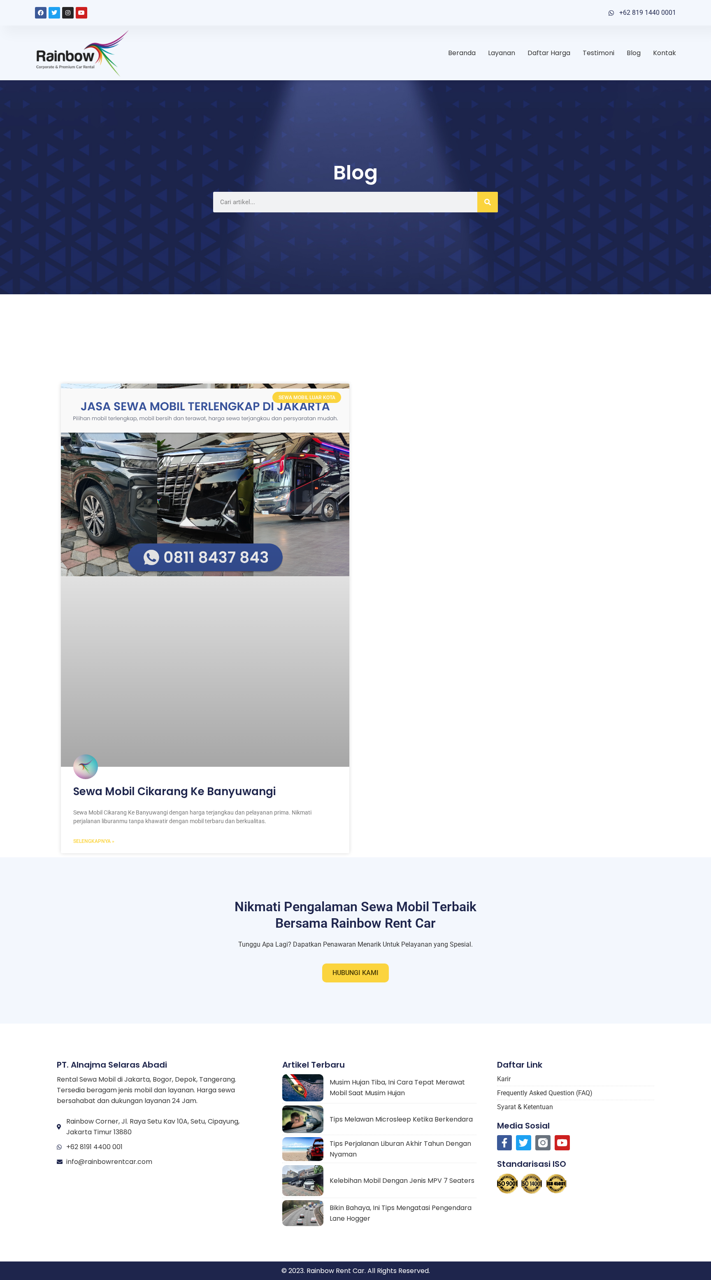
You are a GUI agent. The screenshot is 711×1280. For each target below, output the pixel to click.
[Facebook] (40, 13)
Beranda (462, 53)
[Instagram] (68, 13)
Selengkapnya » (93, 841)
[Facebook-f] (504, 1142)
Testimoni (598, 53)
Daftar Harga (548, 53)
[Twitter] (54, 13)
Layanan (501, 53)
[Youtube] (81, 13)
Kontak (664, 53)
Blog (634, 53)
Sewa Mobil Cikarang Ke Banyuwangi (174, 791)
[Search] (487, 202)
